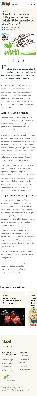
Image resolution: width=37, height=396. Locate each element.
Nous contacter (25, 369)
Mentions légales (25, 391)
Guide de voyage (7, 360)
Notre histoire (25, 359)
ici (22, 272)
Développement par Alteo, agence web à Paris (16, 389)
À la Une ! (23, 362)
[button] (30, 287)
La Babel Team (25, 355)
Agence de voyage (8, 363)
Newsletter (23, 366)
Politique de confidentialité (10, 391)
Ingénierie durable (8, 370)
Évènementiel (6, 367)
